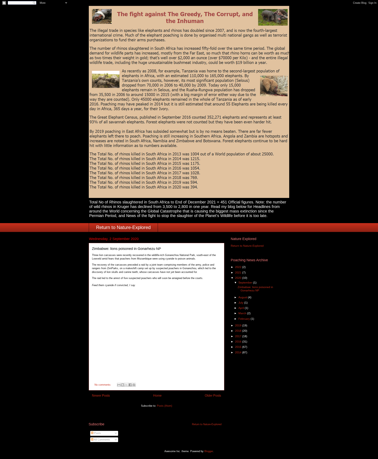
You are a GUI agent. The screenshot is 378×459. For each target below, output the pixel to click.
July (241, 302)
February (244, 318)
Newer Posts (101, 395)
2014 (238, 352)
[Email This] (119, 385)
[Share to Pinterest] (134, 385)
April (241, 307)
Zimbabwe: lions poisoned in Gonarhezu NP (126, 249)
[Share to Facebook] (130, 385)
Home (157, 395)
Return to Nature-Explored (123, 227)
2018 (238, 330)
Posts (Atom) (164, 405)
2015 (238, 346)
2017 (238, 336)
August (243, 297)
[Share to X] (126, 385)
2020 (238, 277)
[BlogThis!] (123, 385)
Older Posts (213, 395)
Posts (97, 433)
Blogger (208, 451)
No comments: (103, 384)
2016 (238, 341)
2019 (238, 325)
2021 (238, 272)
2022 (238, 267)
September (245, 282)
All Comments (101, 439)
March (242, 313)
